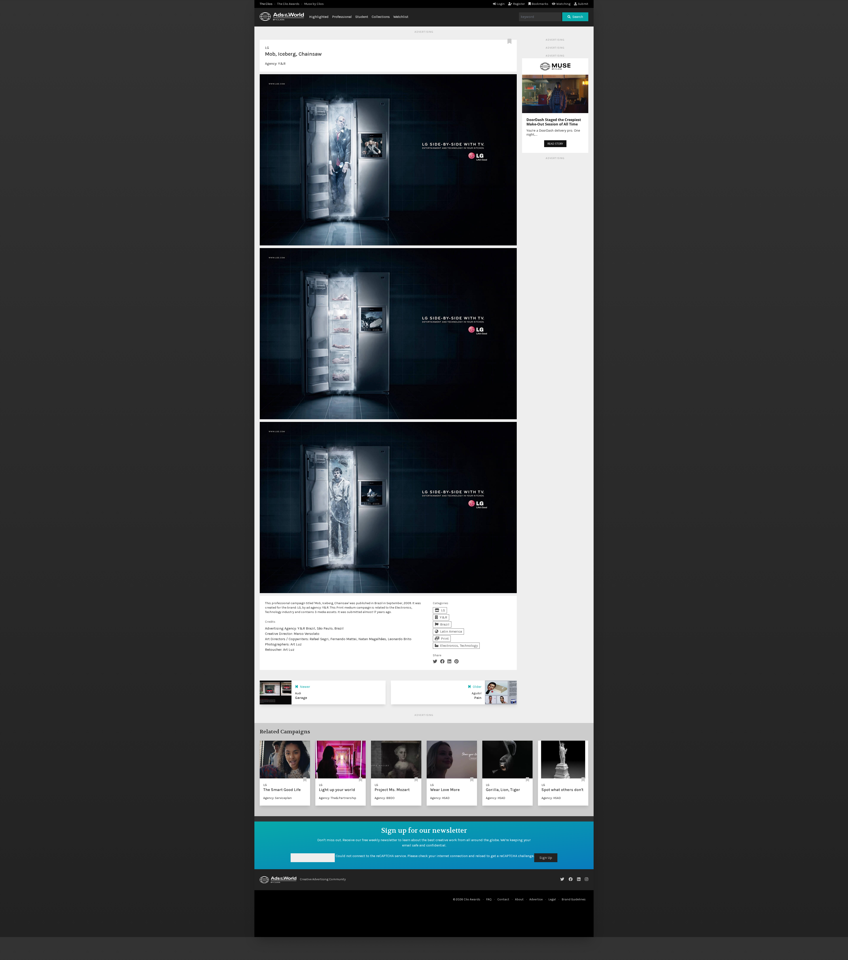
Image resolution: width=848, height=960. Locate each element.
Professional (342, 17)
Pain (477, 698)
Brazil (444, 624)
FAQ (489, 899)
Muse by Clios (314, 4)
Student (361, 17)
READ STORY (555, 144)
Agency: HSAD (440, 798)
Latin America (451, 631)
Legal (552, 899)
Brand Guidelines (574, 899)
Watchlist (400, 17)
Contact (503, 899)
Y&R (282, 63)
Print (445, 638)
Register (519, 4)
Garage (301, 698)
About (519, 899)
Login (501, 4)
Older (477, 687)
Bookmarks (540, 4)
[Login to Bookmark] (510, 41)
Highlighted (319, 17)
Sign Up (545, 858)
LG (267, 48)
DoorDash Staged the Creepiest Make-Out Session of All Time (553, 122)
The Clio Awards (288, 4)
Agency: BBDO (385, 798)
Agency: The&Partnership (337, 798)
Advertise (536, 899)
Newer (305, 687)
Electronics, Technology (459, 645)
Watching (563, 4)
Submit (583, 4)
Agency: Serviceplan (277, 798)
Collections (381, 17)
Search (577, 17)
